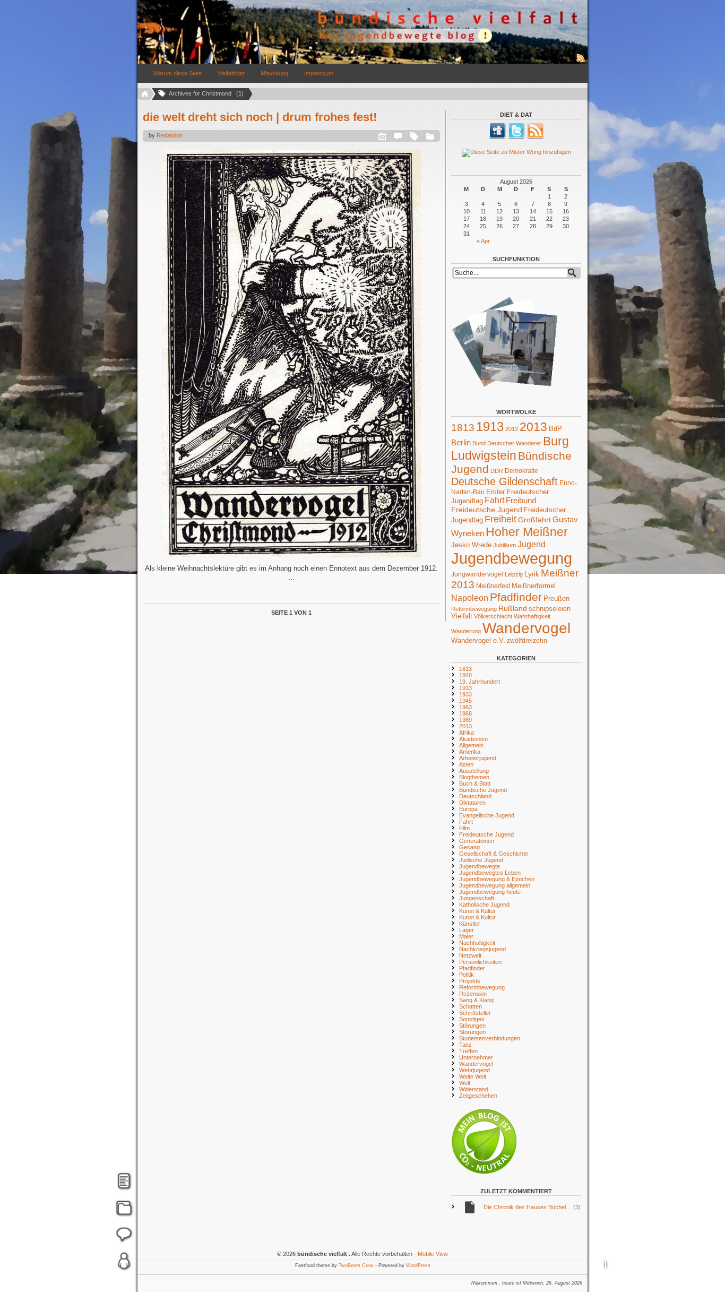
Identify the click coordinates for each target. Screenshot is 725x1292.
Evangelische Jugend (486, 815)
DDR (496, 471)
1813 (462, 427)
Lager (466, 930)
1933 (465, 694)
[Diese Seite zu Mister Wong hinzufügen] (516, 153)
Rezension (473, 993)
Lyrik (531, 574)
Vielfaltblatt (231, 73)
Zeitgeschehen (478, 1095)
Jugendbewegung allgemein (494, 885)
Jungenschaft (476, 898)
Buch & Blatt (474, 783)
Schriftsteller (475, 1013)
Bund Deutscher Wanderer (506, 443)
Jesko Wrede (471, 545)
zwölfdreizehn (527, 640)
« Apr (483, 241)
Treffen (468, 1051)
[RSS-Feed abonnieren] (581, 61)
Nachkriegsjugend (482, 949)
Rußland (512, 608)
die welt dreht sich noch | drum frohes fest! (260, 117)
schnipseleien (550, 609)
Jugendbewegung (511, 558)
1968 (465, 713)
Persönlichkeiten (480, 962)
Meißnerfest (493, 585)
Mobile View (433, 1254)
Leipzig (514, 574)
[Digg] (497, 137)
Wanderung (466, 631)
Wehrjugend (474, 1070)
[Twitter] (516, 137)
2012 (511, 429)
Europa (468, 809)
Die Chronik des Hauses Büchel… (532, 1207)
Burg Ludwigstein (510, 448)
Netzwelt (470, 955)
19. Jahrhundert (479, 681)
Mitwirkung (274, 73)
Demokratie (521, 470)
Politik (466, 974)
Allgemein (471, 745)
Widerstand (473, 1089)
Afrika (466, 732)
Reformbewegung (474, 609)
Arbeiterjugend (477, 758)
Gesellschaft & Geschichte (493, 853)
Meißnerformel (534, 586)
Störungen (472, 1025)
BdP (555, 429)
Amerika (469, 751)
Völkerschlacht (493, 616)
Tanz (465, 1044)
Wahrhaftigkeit (532, 616)
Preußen (556, 598)
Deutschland (475, 796)
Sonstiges (472, 1019)
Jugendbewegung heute (490, 892)
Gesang (469, 847)
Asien (466, 764)
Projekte (469, 981)
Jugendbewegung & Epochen (496, 879)
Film (464, 828)
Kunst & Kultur (477, 911)
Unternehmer (476, 1057)
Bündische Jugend (483, 790)
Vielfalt (461, 616)
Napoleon (469, 597)
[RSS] (535, 137)
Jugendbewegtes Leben (490, 872)
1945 (465, 700)
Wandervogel (526, 628)
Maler (466, 936)
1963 (465, 707)
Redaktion (170, 135)
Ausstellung (474, 771)
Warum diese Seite (177, 73)
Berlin (461, 442)
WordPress (418, 1265)
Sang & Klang (476, 1000)
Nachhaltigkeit (477, 943)
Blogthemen (474, 777)
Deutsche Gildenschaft (504, 481)
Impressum (318, 73)
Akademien (473, 739)
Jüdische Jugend (481, 860)
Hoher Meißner (527, 532)
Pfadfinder (516, 597)
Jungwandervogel (477, 574)
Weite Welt (472, 1076)
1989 (465, 720)
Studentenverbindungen (489, 1038)
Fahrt (494, 500)
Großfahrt (534, 519)
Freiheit (500, 519)
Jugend (531, 544)
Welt (464, 1083)
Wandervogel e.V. (478, 640)
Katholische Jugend (484, 904)
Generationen (476, 841)
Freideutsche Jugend (486, 509)
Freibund (521, 500)
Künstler (469, 923)
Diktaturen (472, 802)
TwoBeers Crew (356, 1265)
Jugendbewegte (479, 866)
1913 (490, 426)
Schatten (470, 1006)
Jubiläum (504, 545)
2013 (533, 427)
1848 (465, 675)
